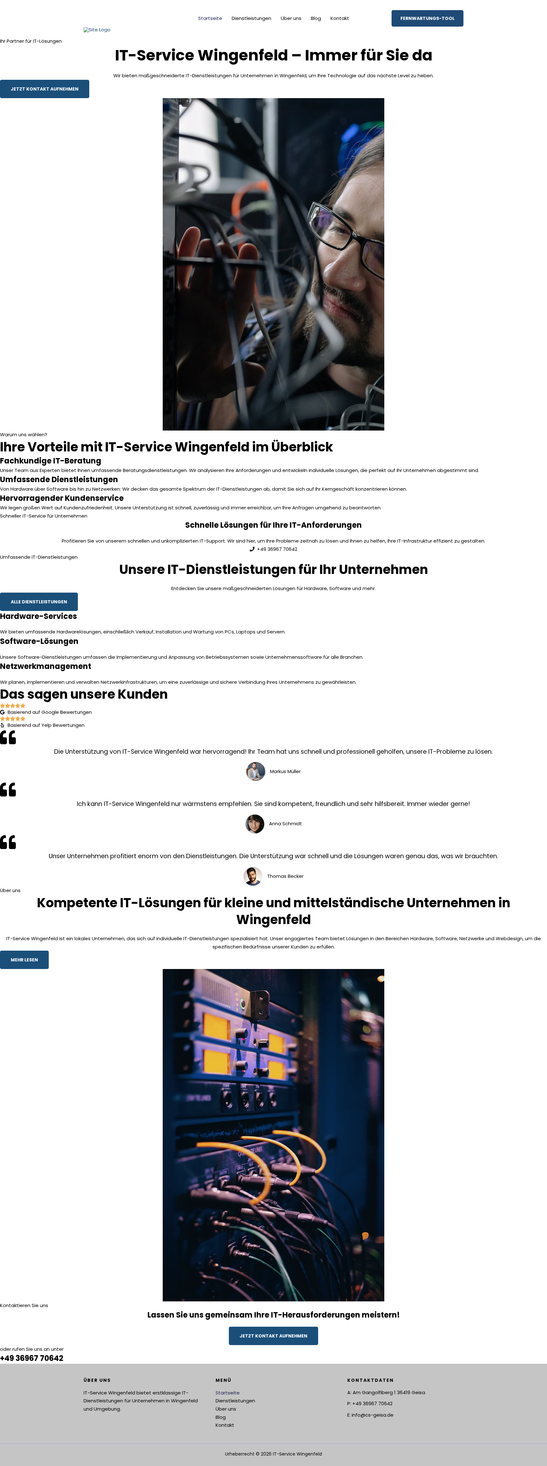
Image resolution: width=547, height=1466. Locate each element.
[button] (427, 18)
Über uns (291, 18)
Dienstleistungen (251, 18)
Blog (316, 18)
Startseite (210, 18)
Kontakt (339, 18)
